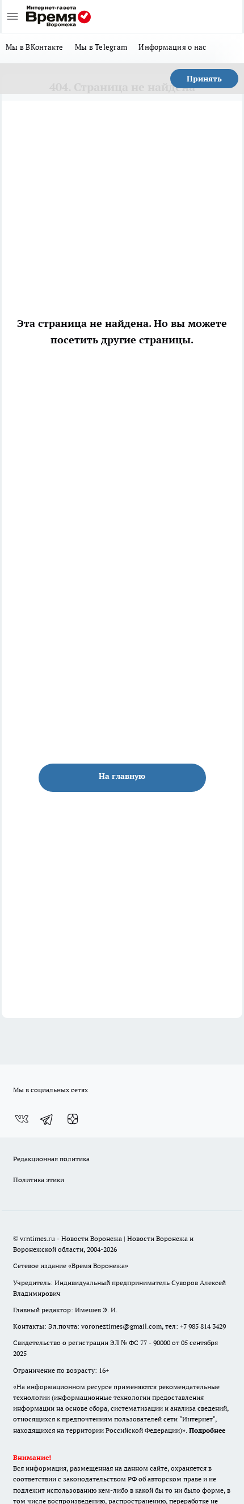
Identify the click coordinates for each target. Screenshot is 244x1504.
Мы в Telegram (101, 47)
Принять (204, 79)
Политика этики (38, 1179)
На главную (122, 776)
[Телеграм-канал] (47, 1118)
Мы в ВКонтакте (35, 47)
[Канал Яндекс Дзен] (72, 1118)
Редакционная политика (51, 1158)
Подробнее (207, 1430)
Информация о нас (172, 47)
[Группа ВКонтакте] (21, 1118)
